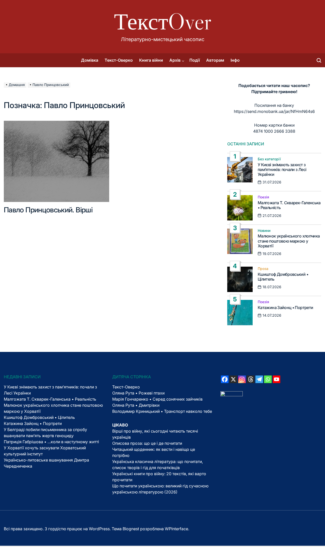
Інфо (235, 60)
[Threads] (250, 379)
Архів (175, 60)
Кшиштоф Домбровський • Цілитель (283, 277)
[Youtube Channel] (276, 379)
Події (194, 60)
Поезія (263, 197)
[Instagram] (242, 379)
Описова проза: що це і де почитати (147, 443)
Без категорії (269, 159)
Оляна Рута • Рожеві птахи (138, 393)
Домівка (89, 60)
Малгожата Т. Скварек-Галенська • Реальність (289, 205)
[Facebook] (225, 379)
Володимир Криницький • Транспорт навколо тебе (162, 411)
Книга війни (151, 60)
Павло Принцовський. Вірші (48, 210)
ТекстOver (162, 21)
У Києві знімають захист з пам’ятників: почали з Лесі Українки (282, 169)
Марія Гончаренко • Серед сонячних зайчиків (157, 399)
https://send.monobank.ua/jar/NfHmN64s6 (274, 111)
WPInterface (176, 528)
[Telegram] (259, 379)
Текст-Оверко (119, 60)
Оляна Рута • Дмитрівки (135, 405)
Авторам (215, 60)
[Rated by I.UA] (231, 394)
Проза (263, 269)
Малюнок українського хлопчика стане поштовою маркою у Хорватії (289, 240)
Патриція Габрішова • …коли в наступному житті (51, 441)
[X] (233, 379)
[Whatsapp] (268, 379)
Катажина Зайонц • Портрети (285, 307)
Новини (264, 231)
